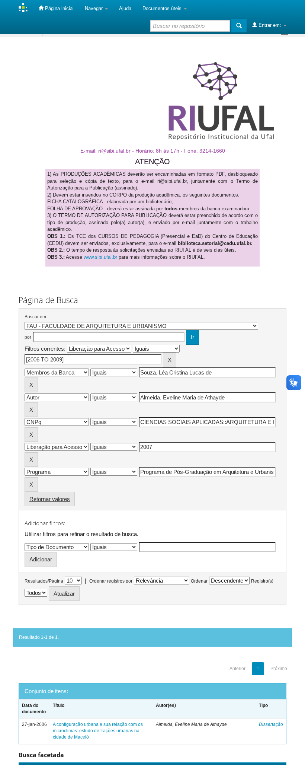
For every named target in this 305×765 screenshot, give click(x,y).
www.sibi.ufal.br (100, 257)
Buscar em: (36, 316)
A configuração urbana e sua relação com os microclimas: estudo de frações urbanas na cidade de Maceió (98, 731)
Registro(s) (262, 581)
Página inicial (59, 8)
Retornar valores (49, 499)
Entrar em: (270, 25)
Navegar (94, 8)
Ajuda (125, 8)
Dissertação (271, 724)
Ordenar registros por (110, 581)
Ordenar (199, 581)
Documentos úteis (162, 8)
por (28, 337)
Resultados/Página (44, 581)
